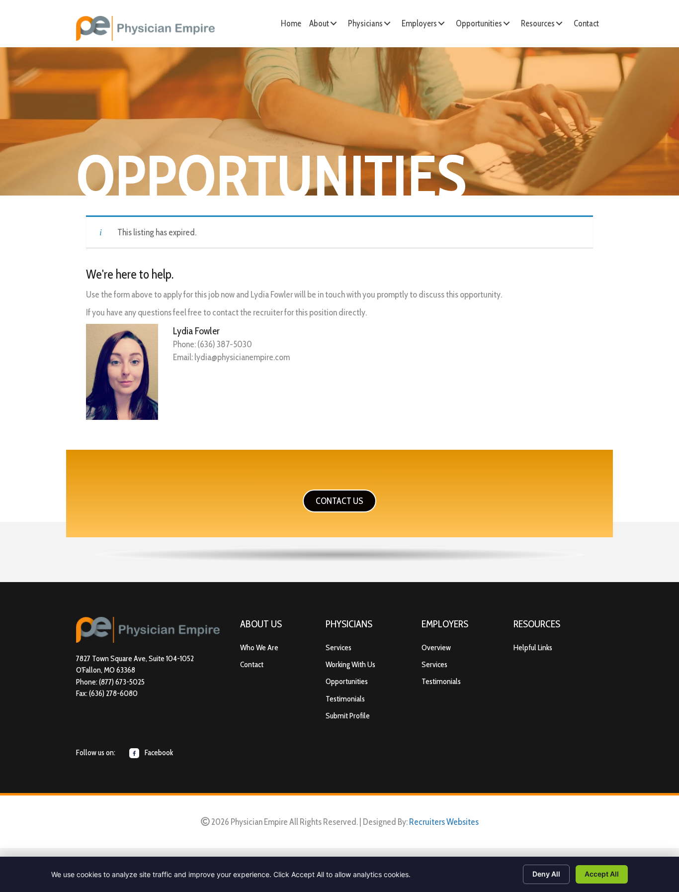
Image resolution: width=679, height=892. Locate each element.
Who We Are (259, 647)
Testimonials (345, 698)
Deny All (546, 874)
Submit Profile (348, 715)
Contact (251, 664)
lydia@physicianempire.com (242, 357)
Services (338, 647)
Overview (436, 647)
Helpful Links (532, 647)
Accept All (602, 874)
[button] (333, 23)
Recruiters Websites (444, 821)
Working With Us (350, 664)
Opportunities (347, 681)
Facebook (158, 752)
